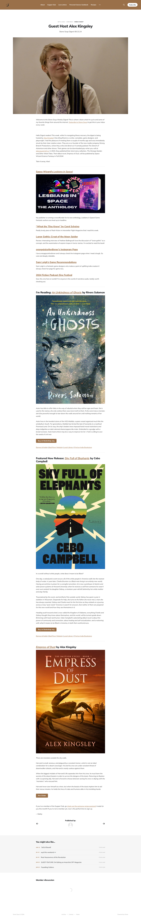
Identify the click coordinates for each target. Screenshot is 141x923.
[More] (99, 4)
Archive (64, 914)
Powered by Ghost (123, 914)
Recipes (93, 5)
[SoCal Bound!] (70, 847)
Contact (71, 914)
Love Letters (62, 5)
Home (78, 914)
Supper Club (51, 5)
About (42, 5)
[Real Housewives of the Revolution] (70, 857)
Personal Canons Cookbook (78, 5)
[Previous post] (37, 823)
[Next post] (104, 823)
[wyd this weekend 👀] (70, 852)
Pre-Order (42, 796)
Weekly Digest (78, 22)
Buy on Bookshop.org (46, 441)
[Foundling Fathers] (70, 867)
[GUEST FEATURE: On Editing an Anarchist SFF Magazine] (70, 862)
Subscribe (132, 5)
